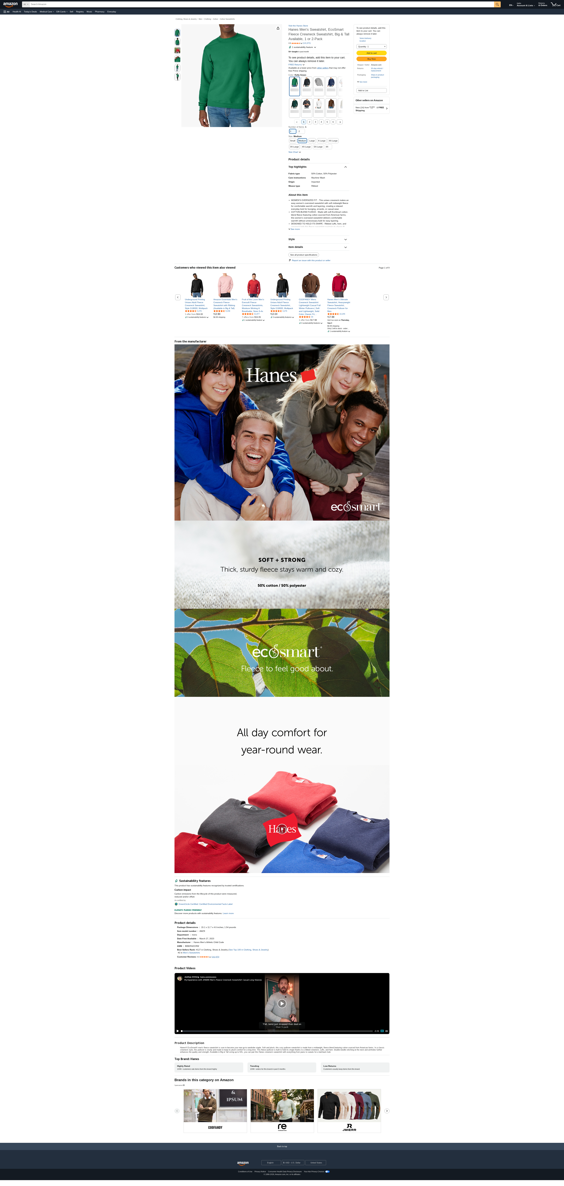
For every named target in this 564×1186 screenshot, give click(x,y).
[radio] (177, 32)
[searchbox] (262, 4)
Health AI (17, 11)
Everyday (111, 11)
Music (89, 11)
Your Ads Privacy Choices (314, 1172)
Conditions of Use (245, 1172)
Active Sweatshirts (227, 19)
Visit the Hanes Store (298, 26)
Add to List (363, 90)
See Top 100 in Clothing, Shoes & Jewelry (248, 950)
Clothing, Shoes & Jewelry (186, 19)
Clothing (207, 19)
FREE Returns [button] (295, 64)
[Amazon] (10, 4)
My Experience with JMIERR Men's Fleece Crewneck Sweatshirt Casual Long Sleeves (223, 979)
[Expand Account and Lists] (534, 5)
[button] (6, 12)
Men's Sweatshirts (191, 952)
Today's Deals (30, 11)
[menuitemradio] (382, 1031)
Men (200, 19)
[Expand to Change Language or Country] (512, 5)
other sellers (323, 68)
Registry (80, 11)
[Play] (177, 1031)
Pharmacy (99, 11)
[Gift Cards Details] (67, 11)
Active (215, 19)
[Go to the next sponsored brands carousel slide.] (387, 1111)
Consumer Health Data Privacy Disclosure (285, 1172)
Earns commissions (208, 977)
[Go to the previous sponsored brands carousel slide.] (177, 1111)
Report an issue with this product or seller (311, 260)
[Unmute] (386, 1031)
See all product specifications (303, 255)
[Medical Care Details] (53, 11)
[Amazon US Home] (243, 1164)
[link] (197, 304)
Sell (71, 11)
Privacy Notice (260, 1172)
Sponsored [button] (178, 1085)
